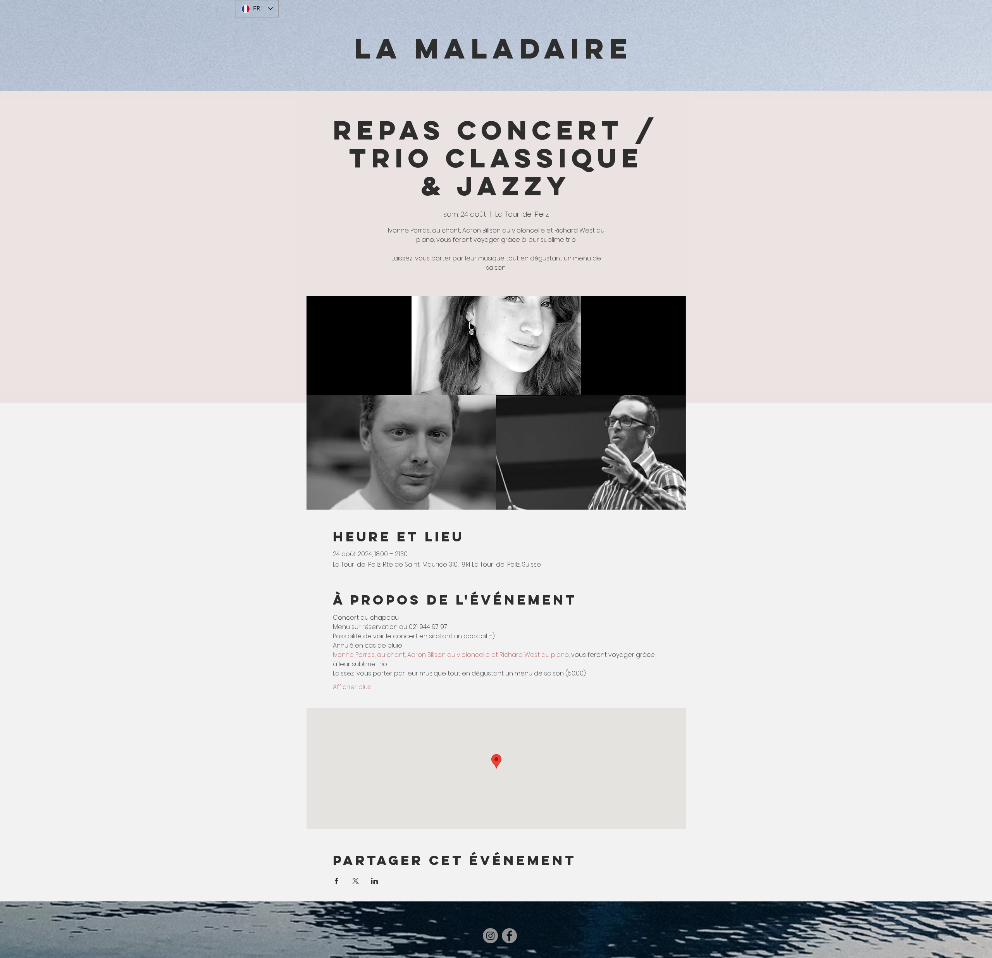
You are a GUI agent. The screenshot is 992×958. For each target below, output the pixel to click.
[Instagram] (490, 935)
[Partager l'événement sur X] (355, 881)
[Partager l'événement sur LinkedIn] (374, 881)
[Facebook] (509, 935)
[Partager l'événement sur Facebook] (336, 881)
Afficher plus (352, 687)
